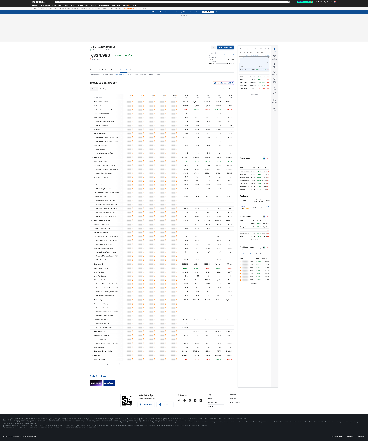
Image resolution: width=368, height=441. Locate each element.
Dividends (143, 74)
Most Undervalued (245, 254)
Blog (209, 394)
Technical (133, 70)
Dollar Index (243, 88)
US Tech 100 (243, 82)
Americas (93, 8)
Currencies (243, 49)
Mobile (210, 398)
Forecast (157, 74)
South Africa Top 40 (245, 70)
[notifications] (331, 2)
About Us (233, 394)
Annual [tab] (94, 89)
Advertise (233, 398)
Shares (35, 8)
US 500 (242, 79)
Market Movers (245, 158)
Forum (142, 70)
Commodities (259, 49)
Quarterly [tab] (103, 89)
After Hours (61, 8)
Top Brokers (244, 196)
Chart (100, 70)
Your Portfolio (212, 402)
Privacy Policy (350, 436)
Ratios (136, 74)
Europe (99, 8)
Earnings (150, 74)
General (93, 70)
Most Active (243, 163)
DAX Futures (243, 85)
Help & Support (235, 402)
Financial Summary (95, 74)
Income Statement (108, 74)
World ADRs (75, 8)
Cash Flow (129, 74)
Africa (120, 8)
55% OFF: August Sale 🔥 (305, 2)
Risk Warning (361, 436)
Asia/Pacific (114, 8)
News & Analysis (111, 70)
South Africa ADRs (85, 8)
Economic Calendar (104, 5)
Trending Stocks (246, 216)
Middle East (106, 8)
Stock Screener (116, 5)
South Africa (53, 8)
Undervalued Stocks (141, 8)
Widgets (210, 406)
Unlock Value (228, 55)
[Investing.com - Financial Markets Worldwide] (39, 2)
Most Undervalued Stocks (247, 248)
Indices (251, 49)
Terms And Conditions (337, 436)
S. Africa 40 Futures (245, 73)
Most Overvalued (258, 254)
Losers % (260, 163)
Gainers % (252, 163)
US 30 (242, 76)
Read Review (268, 207)
